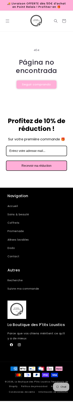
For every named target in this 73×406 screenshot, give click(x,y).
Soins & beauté (18, 214)
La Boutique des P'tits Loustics (33, 381)
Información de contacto (53, 391)
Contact (13, 256)
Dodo (11, 248)
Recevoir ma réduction (36, 165)
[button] (7, 21)
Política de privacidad (34, 386)
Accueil (12, 206)
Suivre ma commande (23, 289)
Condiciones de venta (22, 391)
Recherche (15, 280)
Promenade (15, 231)
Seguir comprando (36, 84)
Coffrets (13, 223)
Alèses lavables (18, 240)
